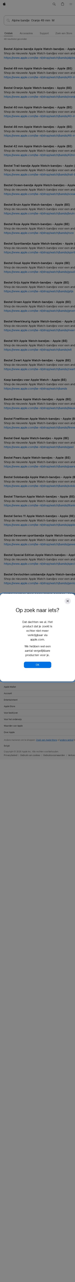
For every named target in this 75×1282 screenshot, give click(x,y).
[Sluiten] (68, 601)
